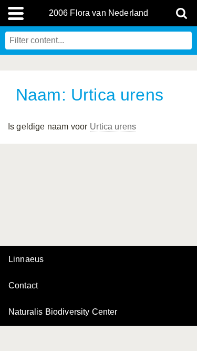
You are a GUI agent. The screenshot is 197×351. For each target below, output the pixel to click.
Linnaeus (26, 259)
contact (23, 285)
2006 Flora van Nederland (99, 13)
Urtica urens (113, 126)
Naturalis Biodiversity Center (63, 312)
